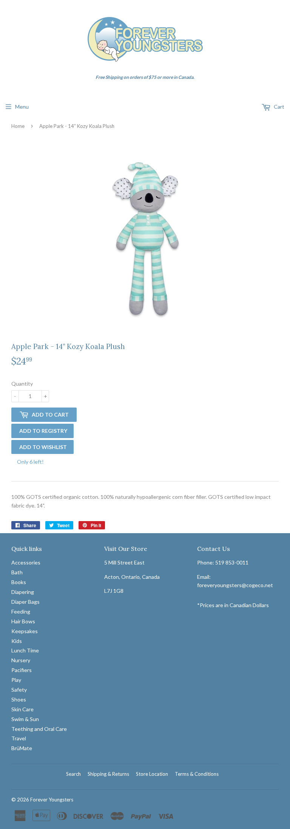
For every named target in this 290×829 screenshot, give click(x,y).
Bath (17, 572)
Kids (16, 641)
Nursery (20, 660)
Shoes (18, 699)
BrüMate (21, 748)
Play (16, 680)
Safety (19, 689)
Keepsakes (24, 631)
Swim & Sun (25, 719)
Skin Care (22, 709)
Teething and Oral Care (39, 729)
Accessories (25, 562)
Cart (278, 106)
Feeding (20, 611)
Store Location (152, 774)
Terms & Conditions (197, 774)
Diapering (22, 592)
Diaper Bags (25, 601)
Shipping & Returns (108, 774)
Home (18, 126)
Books (18, 582)
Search (73, 774)
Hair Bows (23, 621)
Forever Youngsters (51, 800)
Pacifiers (21, 670)
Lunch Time (25, 650)
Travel (18, 738)
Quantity (22, 383)
